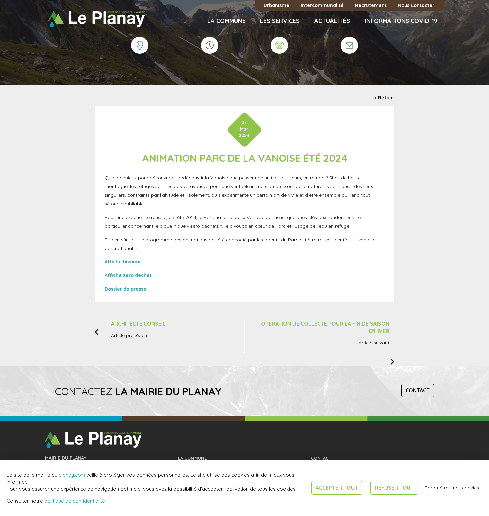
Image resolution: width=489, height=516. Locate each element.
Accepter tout (337, 487)
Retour (386, 98)
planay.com (72, 475)
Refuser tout (394, 487)
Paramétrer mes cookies (452, 488)
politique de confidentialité (74, 501)
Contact (418, 390)
